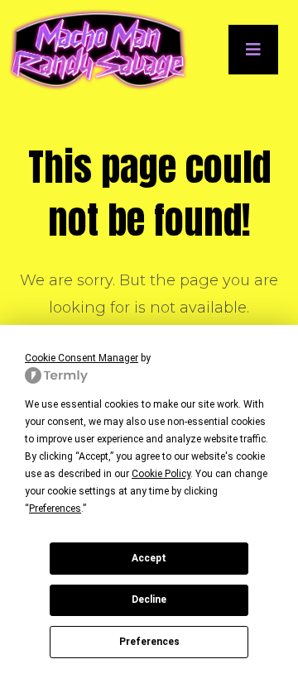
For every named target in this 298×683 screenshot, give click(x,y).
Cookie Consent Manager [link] (81, 358)
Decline (149, 599)
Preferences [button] (55, 508)
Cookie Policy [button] (161, 474)
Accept (149, 558)
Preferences (149, 641)
